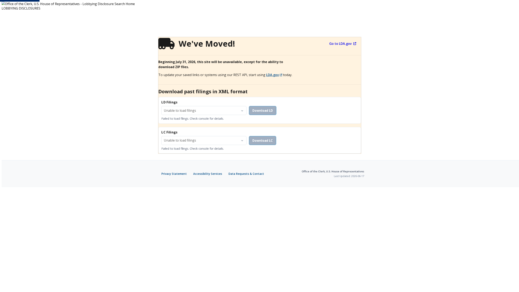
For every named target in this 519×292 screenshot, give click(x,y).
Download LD (262, 110)
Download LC (262, 140)
